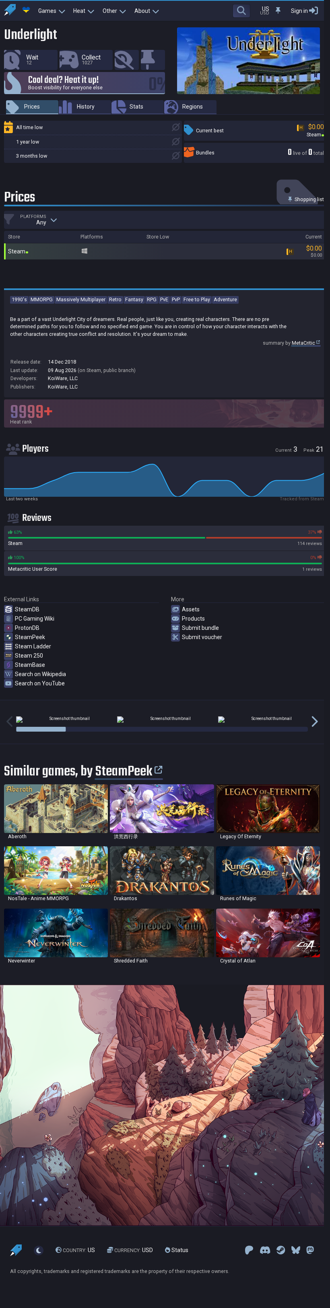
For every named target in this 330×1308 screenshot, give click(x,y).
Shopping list (308, 199)
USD (133, 1250)
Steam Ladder (33, 646)
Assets (191, 609)
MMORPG (42, 299)
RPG (152, 299)
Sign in (299, 11)
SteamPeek (30, 637)
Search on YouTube (40, 683)
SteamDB (27, 609)
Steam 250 (29, 655)
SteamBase (30, 665)
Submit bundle (200, 628)
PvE (164, 299)
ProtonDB (27, 628)
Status (179, 1250)
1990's (19, 299)
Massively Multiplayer (80, 299)
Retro (115, 299)
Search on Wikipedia (40, 674)
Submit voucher (202, 637)
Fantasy (134, 299)
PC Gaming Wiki (34, 618)
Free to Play (197, 299)
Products (193, 618)
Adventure (225, 299)
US (79, 1250)
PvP (176, 299)
